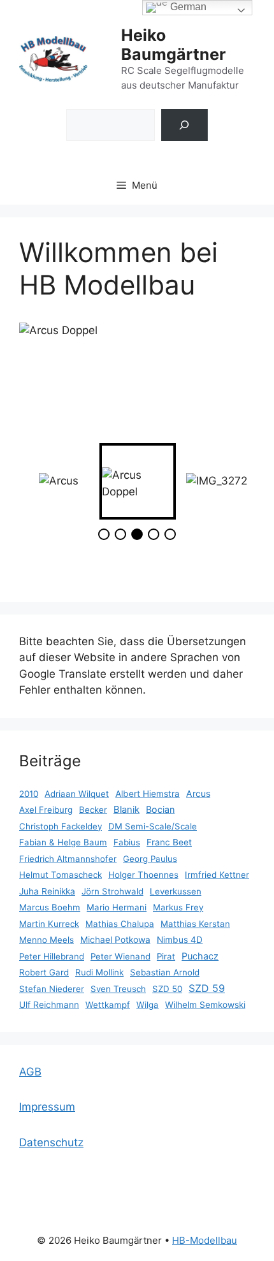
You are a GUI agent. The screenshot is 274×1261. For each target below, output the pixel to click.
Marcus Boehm (49, 907)
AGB (30, 1071)
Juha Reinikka (47, 891)
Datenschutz (51, 1142)
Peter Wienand (120, 956)
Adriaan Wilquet (77, 794)
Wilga (147, 1005)
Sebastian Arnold (164, 972)
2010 (28, 794)
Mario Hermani (117, 907)
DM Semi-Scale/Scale (152, 826)
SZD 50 (167, 989)
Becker (93, 810)
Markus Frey (178, 907)
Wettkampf (107, 1005)
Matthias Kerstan (195, 924)
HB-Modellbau (204, 1240)
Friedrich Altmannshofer (68, 859)
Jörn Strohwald (112, 891)
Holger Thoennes (143, 875)
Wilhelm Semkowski (205, 1005)
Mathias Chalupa (119, 924)
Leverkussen (175, 891)
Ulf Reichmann (49, 1005)
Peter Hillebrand (51, 956)
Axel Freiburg (46, 810)
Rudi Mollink (99, 972)
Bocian (160, 809)
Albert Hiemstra (147, 794)
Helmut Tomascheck (60, 875)
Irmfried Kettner (217, 875)
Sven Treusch (118, 989)
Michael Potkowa (115, 940)
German (187, 6)
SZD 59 (207, 988)
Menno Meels (46, 940)
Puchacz (200, 956)
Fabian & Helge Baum (63, 842)
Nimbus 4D (180, 940)
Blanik (126, 809)
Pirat (166, 956)
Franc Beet (169, 842)
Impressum (47, 1106)
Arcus (198, 793)
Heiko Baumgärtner (173, 45)
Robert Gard (44, 972)
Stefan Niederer (51, 989)
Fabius (126, 842)
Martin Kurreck (49, 924)
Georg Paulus (150, 859)
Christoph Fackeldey (60, 826)
